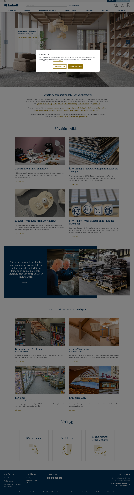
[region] (68, 61)
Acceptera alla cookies (75, 66)
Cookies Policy (58, 61)
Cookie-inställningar (59, 66)
